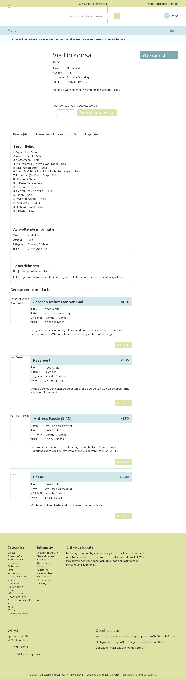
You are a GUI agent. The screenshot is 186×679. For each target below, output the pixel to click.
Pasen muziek (94, 39)
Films (11, 569)
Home (33, 39)
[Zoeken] (117, 16)
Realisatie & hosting (132, 674)
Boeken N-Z (14, 562)
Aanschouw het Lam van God (58, 301)
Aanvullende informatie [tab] (51, 134)
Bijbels (11, 552)
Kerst (11, 606)
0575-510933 (20, 647)
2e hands (13, 589)
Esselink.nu (150, 674)
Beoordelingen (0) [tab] (85, 134)
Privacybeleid (44, 576)
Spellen (12, 583)
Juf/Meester (14, 593)
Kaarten (12, 573)
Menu (12, 30)
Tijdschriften (14, 586)
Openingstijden (157, 3)
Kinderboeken (16, 576)
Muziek (12, 579)
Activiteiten (43, 559)
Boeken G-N (14, 559)
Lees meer (123, 344)
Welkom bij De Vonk (48, 552)
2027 (10, 610)
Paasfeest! (42, 360)
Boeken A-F (14, 556)
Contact (173, 3)
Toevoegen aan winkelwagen (97, 112)
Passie (38, 477)
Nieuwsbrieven (45, 556)
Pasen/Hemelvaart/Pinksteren (61, 39)
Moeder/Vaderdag (18, 613)
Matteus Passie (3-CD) (52, 418)
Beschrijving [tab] (21, 134)
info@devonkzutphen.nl (80, 564)
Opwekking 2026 (17, 596)
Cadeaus (13, 566)
